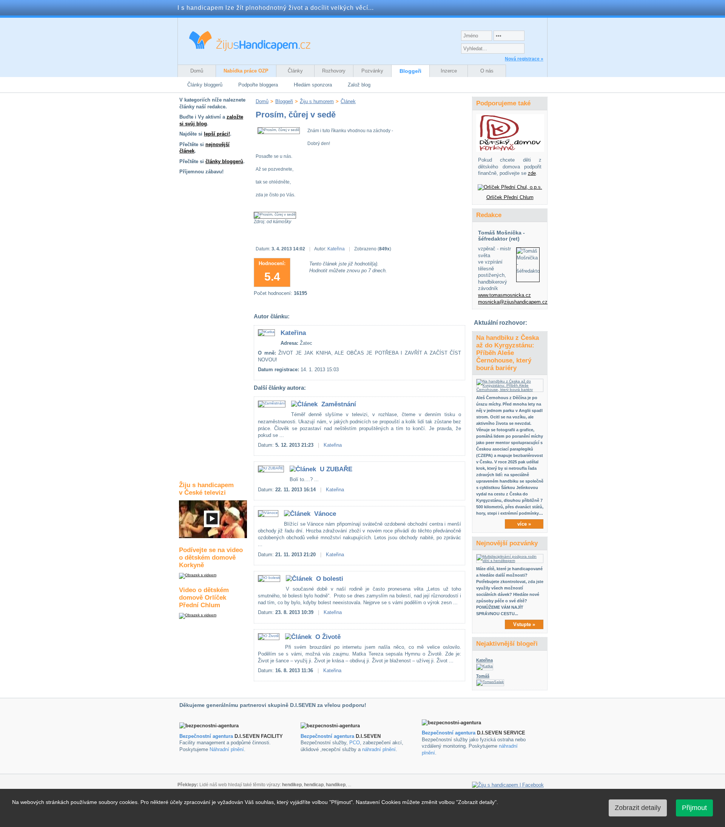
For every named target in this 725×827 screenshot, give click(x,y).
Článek (348, 101)
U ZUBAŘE (336, 469)
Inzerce (449, 71)
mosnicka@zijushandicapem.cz (513, 302)
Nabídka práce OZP (246, 71)
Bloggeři (410, 71)
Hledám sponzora (313, 85)
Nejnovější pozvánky (507, 543)
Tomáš (482, 676)
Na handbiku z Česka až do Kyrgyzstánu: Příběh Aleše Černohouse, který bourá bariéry (507, 353)
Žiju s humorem (317, 101)
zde (532, 173)
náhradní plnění (379, 749)
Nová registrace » (524, 59)
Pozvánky (372, 71)
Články (295, 71)
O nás (487, 71)
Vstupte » (524, 624)
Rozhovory (334, 71)
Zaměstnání (338, 404)
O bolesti (329, 578)
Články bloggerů (204, 85)
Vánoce (325, 513)
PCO (354, 742)
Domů (196, 71)
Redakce (488, 215)
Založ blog (359, 85)
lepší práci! (217, 134)
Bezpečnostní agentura (206, 736)
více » (524, 524)
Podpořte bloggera (258, 85)
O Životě (328, 636)
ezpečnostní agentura (329, 736)
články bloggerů (224, 161)
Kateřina (336, 248)
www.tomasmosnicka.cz (504, 295)
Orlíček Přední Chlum (510, 197)
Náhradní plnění (227, 749)
